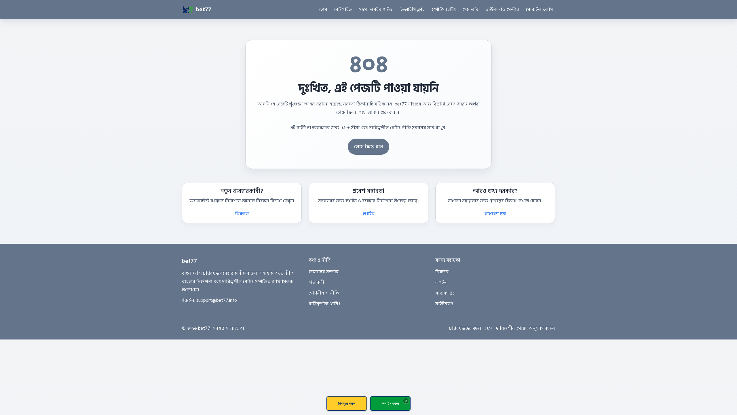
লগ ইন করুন (390, 403)
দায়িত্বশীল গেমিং (324, 304)
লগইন (369, 214)
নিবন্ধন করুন (346, 403)
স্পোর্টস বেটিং (444, 9)
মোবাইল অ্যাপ (539, 9)
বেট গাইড (343, 9)
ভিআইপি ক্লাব (412, 9)
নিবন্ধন (242, 214)
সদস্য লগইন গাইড (375, 9)
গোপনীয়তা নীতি (324, 293)
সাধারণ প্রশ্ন (495, 214)
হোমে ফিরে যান (368, 146)
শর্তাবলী (316, 282)
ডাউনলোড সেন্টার (502, 9)
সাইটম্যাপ (444, 304)
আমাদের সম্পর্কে (324, 272)
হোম (323, 9)
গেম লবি (470, 9)
